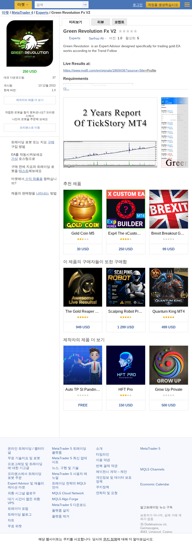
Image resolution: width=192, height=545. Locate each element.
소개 (99, 448)
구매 (51, 142)
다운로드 (69, 505)
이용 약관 (103, 460)
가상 (14, 159)
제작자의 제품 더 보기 (30, 100)
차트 (11, 520)
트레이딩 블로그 (20, 514)
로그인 (138, 5)
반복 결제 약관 (107, 466)
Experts (74, 38)
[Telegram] (150, 501)
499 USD (169, 327)
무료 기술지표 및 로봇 (24, 458)
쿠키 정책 (110, 539)
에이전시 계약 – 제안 (111, 471)
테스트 (24, 171)
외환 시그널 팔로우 (22, 493)
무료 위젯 (15, 526)
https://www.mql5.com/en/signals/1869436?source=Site (104, 70)
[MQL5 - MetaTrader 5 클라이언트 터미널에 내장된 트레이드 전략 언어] (7, 5)
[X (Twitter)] (158, 501)
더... (66, 88)
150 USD (126, 405)
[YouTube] (165, 501)
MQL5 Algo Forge (65, 499)
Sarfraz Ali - (97, 38)
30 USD (83, 249)
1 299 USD (125, 327)
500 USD (169, 405)
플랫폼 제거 (60, 516)
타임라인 (102, 454)
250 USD (126, 249)
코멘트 (119, 22)
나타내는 (42, 193)
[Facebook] (143, 501)
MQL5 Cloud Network (68, 493)
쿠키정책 (102, 487)
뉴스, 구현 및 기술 (65, 468)
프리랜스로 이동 (30, 127)
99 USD (168, 249)
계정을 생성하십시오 (163, 5)
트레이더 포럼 (18, 508)
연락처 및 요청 (107, 493)
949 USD (83, 327)
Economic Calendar (154, 484)
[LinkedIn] (173, 501)
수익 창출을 (33, 179)
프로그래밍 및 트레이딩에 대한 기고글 (25, 466)
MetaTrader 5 (150, 448)
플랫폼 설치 (60, 510)
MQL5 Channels (152, 469)
